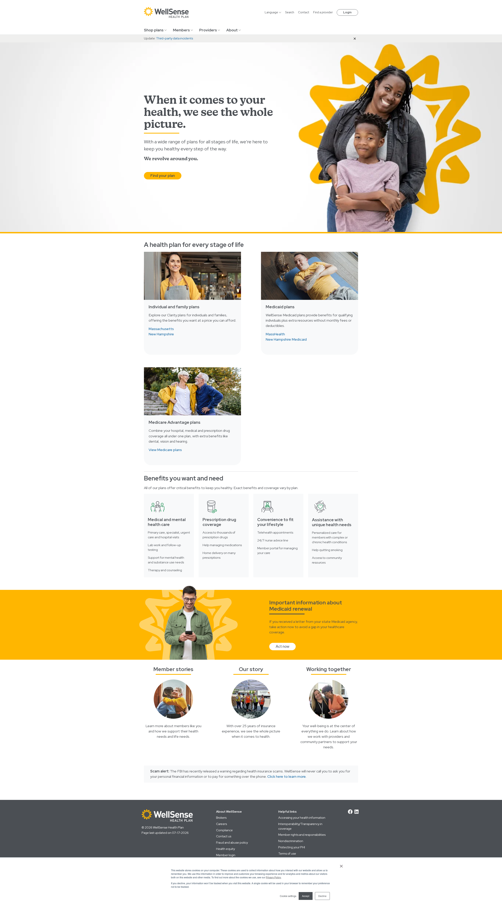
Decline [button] (322, 896)
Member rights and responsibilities (302, 835)
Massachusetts (161, 329)
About (232, 30)
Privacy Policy (273, 877)
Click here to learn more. (286, 776)
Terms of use (287, 853)
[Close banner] (354, 38)
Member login (225, 855)
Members (181, 30)
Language (271, 12)
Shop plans (154, 30)
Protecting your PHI (291, 847)
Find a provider (323, 12)
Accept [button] (305, 896)
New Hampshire (161, 334)
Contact (303, 12)
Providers (208, 30)
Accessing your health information (301, 818)
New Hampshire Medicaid (286, 339)
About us (251, 714)
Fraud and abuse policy (232, 842)
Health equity (225, 849)
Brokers (221, 818)
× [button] (341, 865)
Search (289, 12)
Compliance (224, 830)
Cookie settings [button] (288, 896)
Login (347, 12)
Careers (221, 824)
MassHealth (275, 334)
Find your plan (162, 175)
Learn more (329, 714)
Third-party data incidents (174, 38)
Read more (173, 714)
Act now (282, 646)
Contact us (223, 836)
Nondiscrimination (290, 841)
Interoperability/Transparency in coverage (300, 826)
